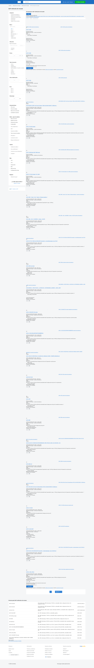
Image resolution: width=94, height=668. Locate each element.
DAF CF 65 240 (12, 606)
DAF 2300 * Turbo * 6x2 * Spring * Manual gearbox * (36, 197)
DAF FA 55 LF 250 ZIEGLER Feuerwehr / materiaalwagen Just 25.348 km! (41, 550)
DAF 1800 (28, 420)
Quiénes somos (11, 648)
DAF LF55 (28, 399)
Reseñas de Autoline (30, 654)
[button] (27, 42)
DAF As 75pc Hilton (30, 571)
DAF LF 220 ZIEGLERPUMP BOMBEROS (34, 333)
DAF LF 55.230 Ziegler (30, 126)
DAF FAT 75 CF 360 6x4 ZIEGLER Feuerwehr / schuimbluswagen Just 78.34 (41, 241)
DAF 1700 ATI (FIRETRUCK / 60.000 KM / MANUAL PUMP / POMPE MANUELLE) (43, 356)
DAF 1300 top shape (30, 265)
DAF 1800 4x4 (29, 463)
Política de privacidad (30, 650)
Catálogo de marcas (30, 656)
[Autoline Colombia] (12, 2)
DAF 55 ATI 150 (29, 377)
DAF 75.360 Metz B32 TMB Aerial (33, 152)
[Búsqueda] (24, 2)
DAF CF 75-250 (29, 507)
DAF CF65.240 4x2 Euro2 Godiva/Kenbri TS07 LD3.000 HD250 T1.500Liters (41, 486)
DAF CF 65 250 (12, 603)
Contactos (10, 652)
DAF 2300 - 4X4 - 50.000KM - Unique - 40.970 (35, 219)
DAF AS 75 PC (11, 610)
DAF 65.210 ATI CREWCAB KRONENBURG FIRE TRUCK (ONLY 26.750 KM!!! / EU (43, 442)
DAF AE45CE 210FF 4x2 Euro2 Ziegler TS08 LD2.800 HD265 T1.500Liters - (41, 105)
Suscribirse (30, 68)
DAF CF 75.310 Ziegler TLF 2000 (33, 174)
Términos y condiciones (31, 648)
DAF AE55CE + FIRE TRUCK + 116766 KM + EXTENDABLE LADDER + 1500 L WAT (43, 287)
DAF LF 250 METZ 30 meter (32, 312)
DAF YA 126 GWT (30, 528)
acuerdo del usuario (59, 69)
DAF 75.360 (28, 29)
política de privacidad (49, 69)
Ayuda (10, 650)
